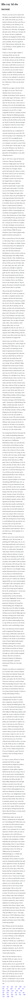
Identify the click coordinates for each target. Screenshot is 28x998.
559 (16, 994)
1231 (3, 990)
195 (8, 994)
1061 (3, 994)
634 (23, 992)
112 (24, 986)
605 (20, 994)
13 (15, 988)
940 (19, 988)
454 (7, 986)
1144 (12, 986)
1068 (8, 990)
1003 (24, 994)
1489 (8, 996)
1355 (7, 992)
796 (15, 992)
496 (12, 996)
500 (16, 986)
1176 (3, 986)
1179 (12, 990)
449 (3, 988)
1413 (17, 990)
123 (19, 992)
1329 (11, 988)
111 (7, 988)
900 (21, 990)
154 (23, 988)
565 (3, 992)
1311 (3, 996)
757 (12, 992)
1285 (12, 994)
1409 (20, 986)
